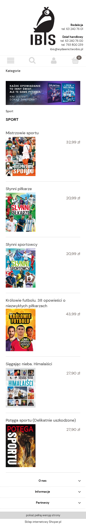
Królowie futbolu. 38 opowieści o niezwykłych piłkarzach (35, 303)
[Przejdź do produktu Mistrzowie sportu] (21, 156)
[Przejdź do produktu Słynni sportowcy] (21, 268)
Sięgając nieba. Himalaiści (29, 364)
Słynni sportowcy (21, 244)
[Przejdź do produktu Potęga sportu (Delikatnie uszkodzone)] (21, 445)
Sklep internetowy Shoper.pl (43, 522)
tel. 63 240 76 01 (72, 29)
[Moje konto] (54, 60)
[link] (43, 93)
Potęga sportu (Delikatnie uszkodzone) (41, 420)
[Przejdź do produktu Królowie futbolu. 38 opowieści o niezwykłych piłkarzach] (21, 330)
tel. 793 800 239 (72, 45)
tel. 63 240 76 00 (71, 41)
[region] (43, 93)
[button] (11, 60)
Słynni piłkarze (19, 188)
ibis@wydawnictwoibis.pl (66, 49)
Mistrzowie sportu (22, 133)
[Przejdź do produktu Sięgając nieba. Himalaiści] (21, 388)
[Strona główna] (43, 24)
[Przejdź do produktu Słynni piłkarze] (21, 212)
